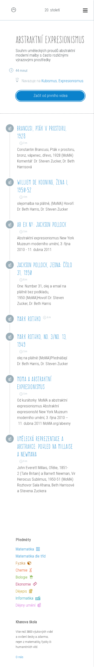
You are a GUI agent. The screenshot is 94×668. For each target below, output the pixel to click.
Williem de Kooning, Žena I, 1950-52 (42, 186)
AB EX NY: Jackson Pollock (41, 224)
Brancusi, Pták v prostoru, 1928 (42, 132)
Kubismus (49, 81)
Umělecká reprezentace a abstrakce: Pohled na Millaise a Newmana (45, 446)
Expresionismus (71, 81)
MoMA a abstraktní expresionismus (34, 383)
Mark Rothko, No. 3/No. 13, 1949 (42, 340)
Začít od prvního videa (50, 95)
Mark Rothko (29, 319)
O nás (19, 657)
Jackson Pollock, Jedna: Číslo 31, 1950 (44, 269)
